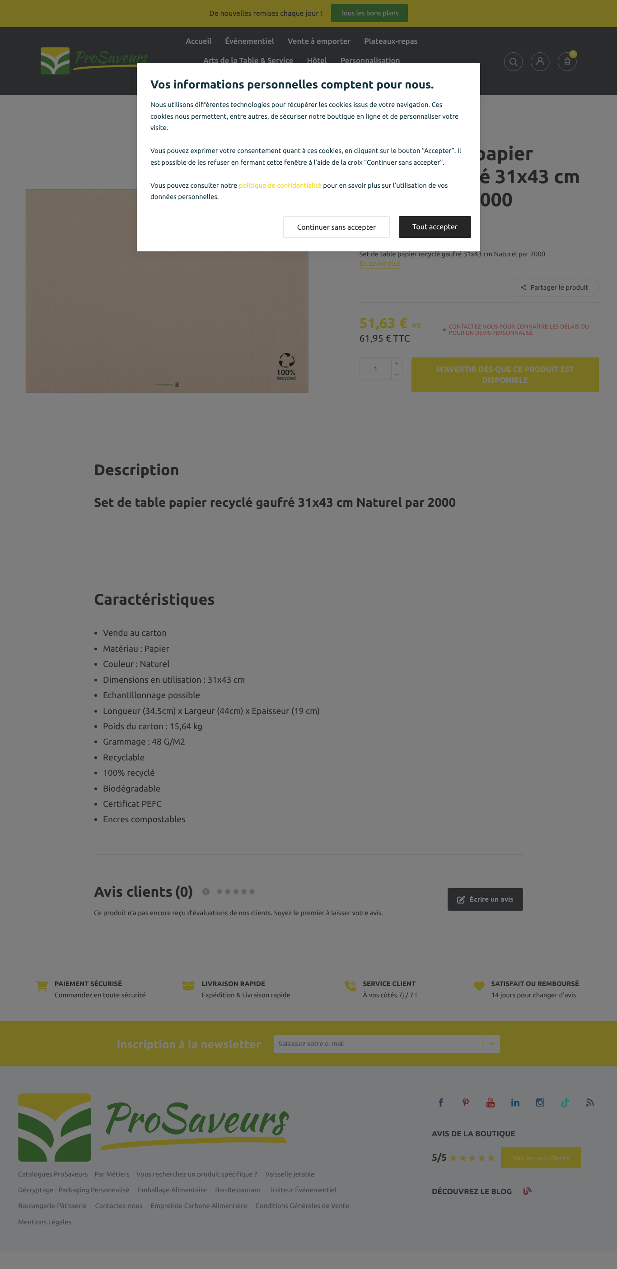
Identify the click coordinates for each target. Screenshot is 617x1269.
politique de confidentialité (280, 185)
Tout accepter (435, 227)
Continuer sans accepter (336, 227)
